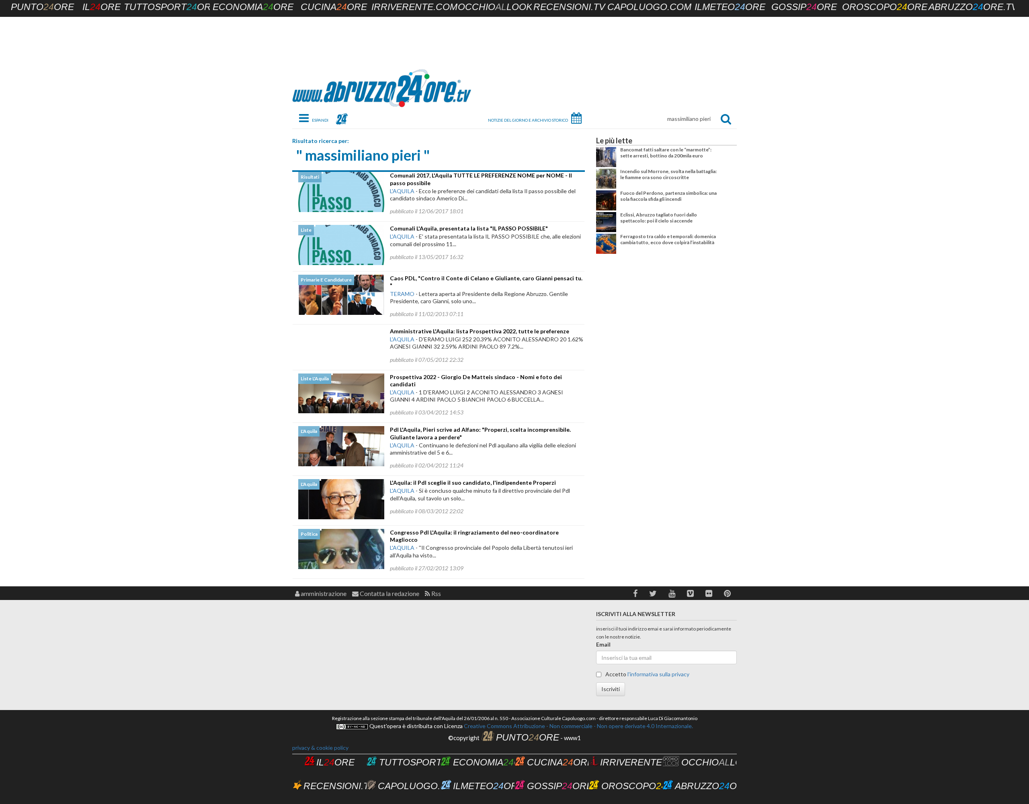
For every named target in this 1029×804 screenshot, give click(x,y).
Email (603, 644)
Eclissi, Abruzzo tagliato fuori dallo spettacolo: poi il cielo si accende (658, 217)
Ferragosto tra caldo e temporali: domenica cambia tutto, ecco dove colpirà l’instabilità (668, 239)
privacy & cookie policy (320, 747)
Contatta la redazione (389, 593)
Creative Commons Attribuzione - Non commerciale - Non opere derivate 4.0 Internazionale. (578, 725)
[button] (635, 593)
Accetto (646, 674)
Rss (435, 593)
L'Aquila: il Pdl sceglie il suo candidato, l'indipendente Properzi (473, 482)
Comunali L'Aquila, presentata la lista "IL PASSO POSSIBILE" (469, 228)
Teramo (402, 293)
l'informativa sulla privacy (658, 674)
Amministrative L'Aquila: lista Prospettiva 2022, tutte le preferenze (479, 331)
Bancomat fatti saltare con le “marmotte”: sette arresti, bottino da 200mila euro (665, 152)
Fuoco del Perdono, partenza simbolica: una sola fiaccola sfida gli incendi (668, 196)
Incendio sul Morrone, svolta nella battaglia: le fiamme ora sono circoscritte (668, 174)
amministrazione (322, 593)
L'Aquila (402, 191)
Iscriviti (610, 689)
